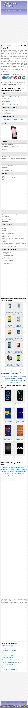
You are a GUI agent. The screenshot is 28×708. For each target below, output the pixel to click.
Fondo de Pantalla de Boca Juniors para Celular (20, 423)
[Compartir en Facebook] (4, 79)
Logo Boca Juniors (8, 421)
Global (5, 119)
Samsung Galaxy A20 (19, 380)
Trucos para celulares (7, 648)
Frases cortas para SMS (7, 664)
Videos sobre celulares (7, 655)
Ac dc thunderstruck (19, 467)
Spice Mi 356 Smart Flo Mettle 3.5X (18, 312)
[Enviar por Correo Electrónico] (23, 79)
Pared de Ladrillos (19, 439)
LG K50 (3, 376)
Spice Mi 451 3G (18, 352)
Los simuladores (16, 475)
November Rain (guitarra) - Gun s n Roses (12, 471)
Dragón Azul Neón (8, 403)
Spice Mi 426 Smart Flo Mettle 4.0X (18, 338)
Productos (19, 10)
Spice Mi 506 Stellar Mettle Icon (9, 325)
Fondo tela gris (8, 457)
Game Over (20, 457)
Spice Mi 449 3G (9, 339)
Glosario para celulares (7, 657)
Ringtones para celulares (8, 652)
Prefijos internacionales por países (10, 669)
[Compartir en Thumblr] (19, 79)
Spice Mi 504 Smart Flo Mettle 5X (9, 312)
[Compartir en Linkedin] (12, 79)
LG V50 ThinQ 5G (22, 376)
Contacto (10, 13)
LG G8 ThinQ (9, 376)
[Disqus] (14, 622)
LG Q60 (15, 376)
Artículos (4, 667)
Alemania (22, 119)
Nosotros (8, 10)
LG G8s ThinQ (7, 378)
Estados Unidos (15, 119)
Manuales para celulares (8, 660)
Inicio (3, 10)
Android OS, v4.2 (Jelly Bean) (16, 104)
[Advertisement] (14, 28)
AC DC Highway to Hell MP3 (13, 469)
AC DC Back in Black (8, 467)
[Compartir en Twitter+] (8, 79)
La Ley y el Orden (16, 473)
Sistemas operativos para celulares (10, 662)
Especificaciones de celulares (9, 650)
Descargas (4, 13)
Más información (24, 706)
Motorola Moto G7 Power (14, 382)
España (9, 119)
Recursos (13, 10)
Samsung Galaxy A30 (8, 380)
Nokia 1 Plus (15, 378)
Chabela (3, 469)
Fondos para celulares (7, 645)
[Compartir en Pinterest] (15, 79)
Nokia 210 (21, 378)
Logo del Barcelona (8, 439)
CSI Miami (23, 469)
